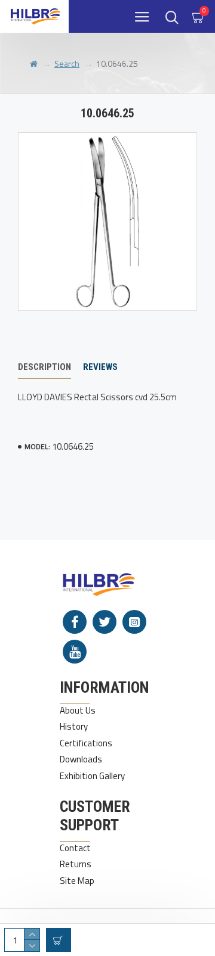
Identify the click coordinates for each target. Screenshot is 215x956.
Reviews (100, 367)
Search (66, 63)
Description (44, 367)
